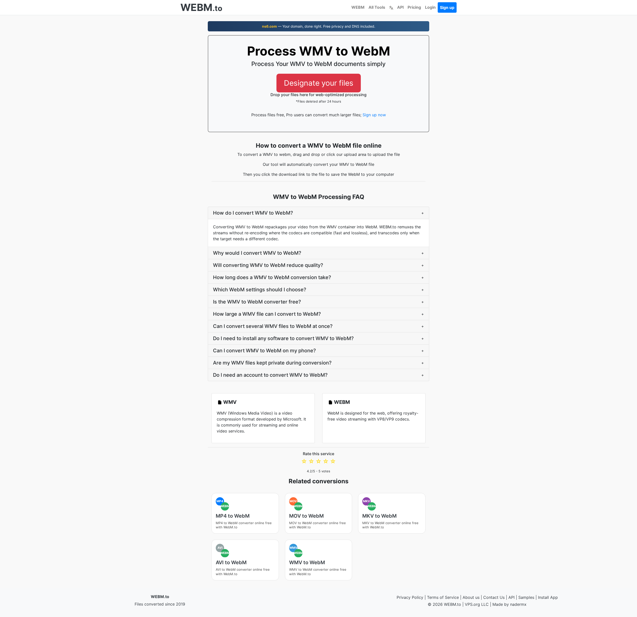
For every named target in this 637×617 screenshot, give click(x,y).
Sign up (447, 7)
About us (471, 597)
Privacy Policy (410, 597)
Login (430, 7)
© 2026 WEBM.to (444, 604)
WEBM (358, 7)
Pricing (414, 7)
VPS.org (472, 604)
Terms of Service (443, 597)
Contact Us (494, 597)
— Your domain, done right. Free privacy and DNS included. (318, 26)
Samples (526, 597)
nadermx (518, 604)
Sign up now (374, 114)
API (400, 7)
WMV (230, 402)
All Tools (377, 7)
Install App (548, 597)
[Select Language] (391, 7)
